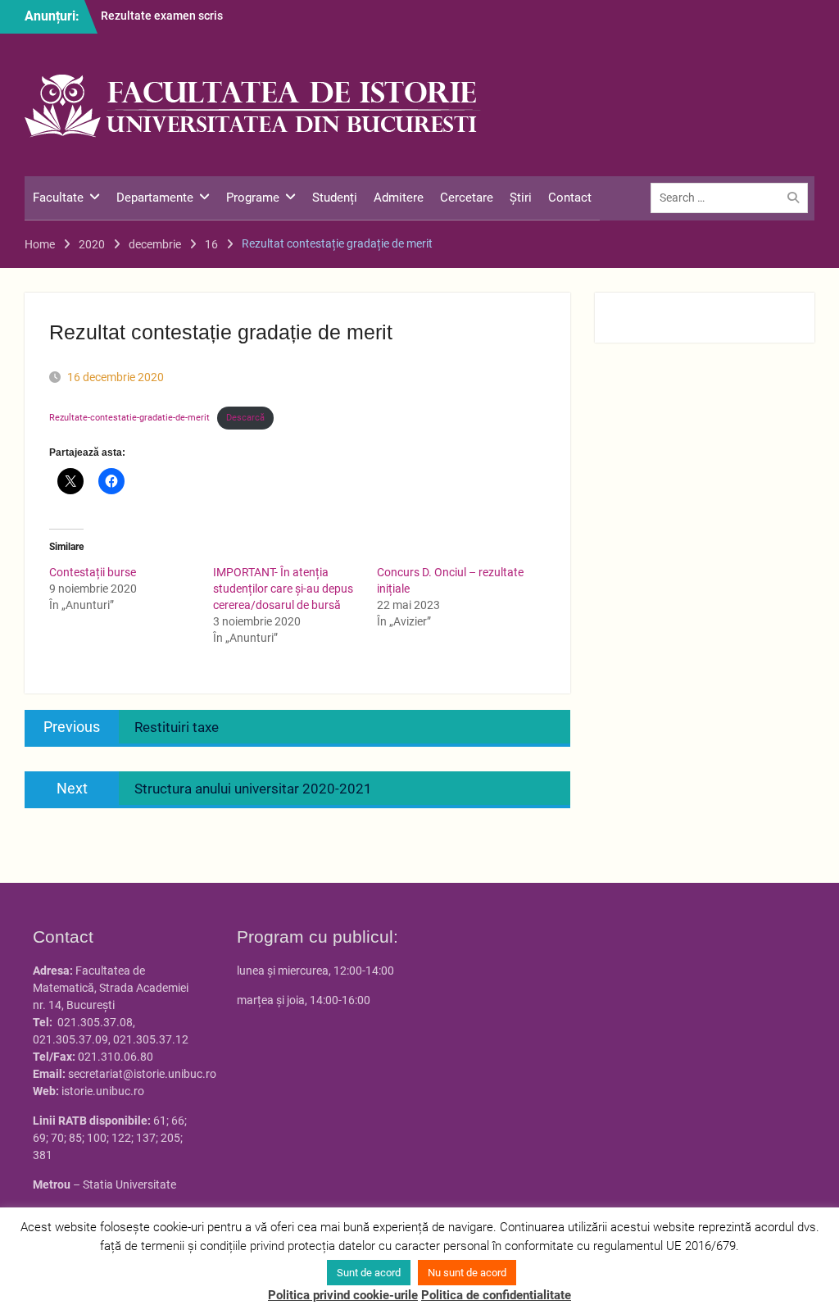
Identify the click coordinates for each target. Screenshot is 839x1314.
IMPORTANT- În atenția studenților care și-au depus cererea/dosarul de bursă (283, 589)
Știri (521, 197)
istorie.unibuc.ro (102, 1091)
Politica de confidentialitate (496, 1295)
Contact (570, 197)
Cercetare (466, 197)
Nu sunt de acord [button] (467, 1272)
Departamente (154, 197)
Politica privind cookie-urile (343, 1295)
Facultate (58, 197)
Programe (252, 197)
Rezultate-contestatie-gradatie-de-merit (129, 417)
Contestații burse (92, 572)
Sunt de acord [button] (369, 1272)
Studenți (334, 197)
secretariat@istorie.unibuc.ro (142, 1073)
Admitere (399, 197)
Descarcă (245, 417)
